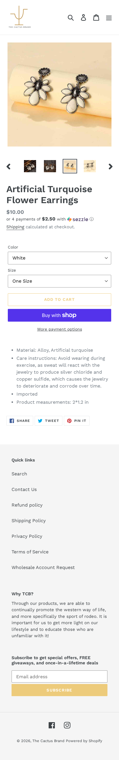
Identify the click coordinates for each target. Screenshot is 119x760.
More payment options (59, 329)
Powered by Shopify (84, 741)
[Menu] (109, 17)
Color (13, 247)
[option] (30, 166)
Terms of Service (30, 552)
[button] (59, 219)
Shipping (15, 226)
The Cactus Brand (48, 741)
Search (19, 474)
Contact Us (24, 489)
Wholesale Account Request (43, 567)
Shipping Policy (29, 520)
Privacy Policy (27, 536)
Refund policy (27, 505)
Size (12, 270)
